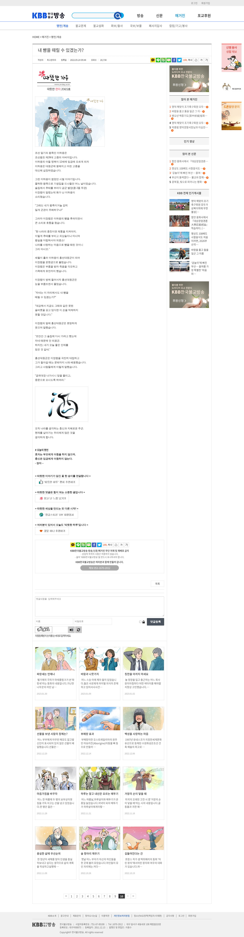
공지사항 (170, 915)
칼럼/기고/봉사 (178, 26)
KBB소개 (52, 915)
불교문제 (81, 26)
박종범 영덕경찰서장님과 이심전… (188, 127)
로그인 (194, 3)
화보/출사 (117, 26)
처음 (66, 896)
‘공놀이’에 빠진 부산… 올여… (186, 173)
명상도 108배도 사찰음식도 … (186, 168)
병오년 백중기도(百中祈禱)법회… (188, 115)
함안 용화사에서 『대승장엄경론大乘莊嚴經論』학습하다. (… (200, 222)
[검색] (118, 15)
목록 (157, 584)
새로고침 (78, 629)
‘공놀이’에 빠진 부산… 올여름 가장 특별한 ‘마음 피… (200, 268)
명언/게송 (62, 26)
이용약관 (105, 915)
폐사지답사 (155, 26)
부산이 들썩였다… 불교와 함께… (187, 177)
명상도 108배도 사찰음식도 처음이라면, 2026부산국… (199, 239)
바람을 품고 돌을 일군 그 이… (185, 111)
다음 (127, 896)
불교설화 (98, 26)
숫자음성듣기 (71, 629)
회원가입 (205, 3)
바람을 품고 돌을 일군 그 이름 (199, 251)
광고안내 (65, 915)
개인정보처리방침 (122, 915)
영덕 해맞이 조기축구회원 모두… (187, 107)
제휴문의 (77, 915)
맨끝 (133, 896)
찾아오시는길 (91, 915)
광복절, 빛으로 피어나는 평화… (186, 182)
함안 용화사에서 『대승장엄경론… (188, 161)
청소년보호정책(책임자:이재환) (148, 915)
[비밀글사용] (143, 622)
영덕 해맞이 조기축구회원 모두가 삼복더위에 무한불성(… (199, 206)
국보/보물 (136, 26)
